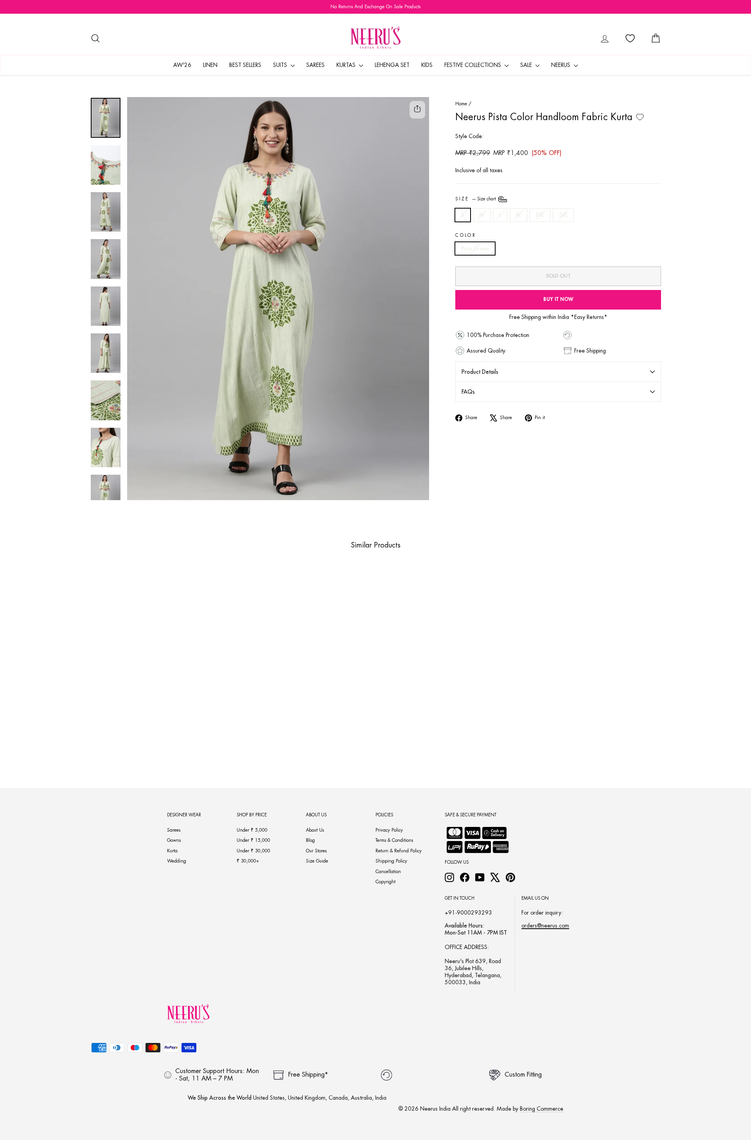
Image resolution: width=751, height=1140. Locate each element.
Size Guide (317, 861)
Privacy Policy (389, 830)
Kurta (172, 850)
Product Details (480, 372)
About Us (315, 830)
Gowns (174, 840)
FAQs (468, 391)
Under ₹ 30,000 (253, 850)
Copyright (385, 881)
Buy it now (558, 299)
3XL (563, 215)
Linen (210, 65)
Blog (310, 840)
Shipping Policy (391, 861)
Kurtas (346, 65)
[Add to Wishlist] (639, 117)
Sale (527, 65)
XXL (540, 215)
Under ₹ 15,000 (253, 840)
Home (461, 103)
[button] (133, 733)
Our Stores (316, 850)
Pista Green (475, 248)
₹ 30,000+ (248, 861)
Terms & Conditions (394, 840)
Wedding (176, 861)
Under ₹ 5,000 (252, 830)
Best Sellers (245, 65)
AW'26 (182, 65)
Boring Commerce (541, 1108)
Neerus (561, 65)
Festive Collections (473, 65)
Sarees (315, 65)
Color (465, 235)
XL (518, 215)
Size (476, 199)
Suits (281, 65)
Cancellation (388, 871)
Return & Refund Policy (399, 850)
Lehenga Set (392, 65)
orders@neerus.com (545, 925)
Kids (427, 65)
